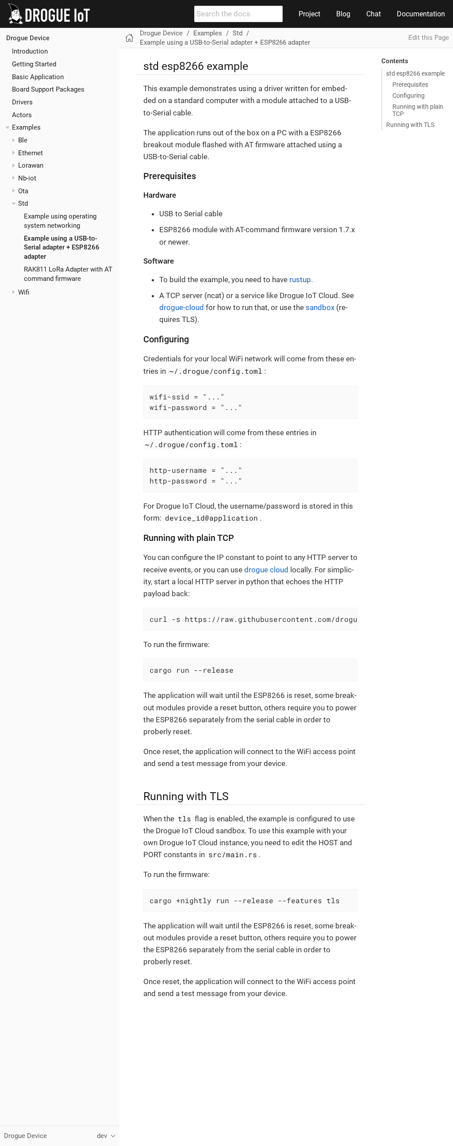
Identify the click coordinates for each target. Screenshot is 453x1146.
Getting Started (34, 64)
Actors (22, 115)
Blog (343, 14)
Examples (26, 127)
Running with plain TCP (417, 110)
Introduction (30, 51)
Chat (373, 14)
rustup (300, 279)
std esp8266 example (415, 73)
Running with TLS (410, 124)
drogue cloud (266, 569)
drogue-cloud (181, 307)
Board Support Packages (48, 89)
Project (309, 14)
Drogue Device (28, 38)
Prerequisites (410, 84)
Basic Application (38, 77)
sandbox (320, 307)
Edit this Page (428, 38)
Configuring (408, 95)
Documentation (421, 14)
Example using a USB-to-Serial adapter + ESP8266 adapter (62, 247)
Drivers (22, 102)
